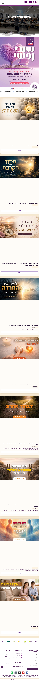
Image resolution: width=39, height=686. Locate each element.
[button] (3, 3)
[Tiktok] (16, 673)
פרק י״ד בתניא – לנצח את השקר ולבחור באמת (26, 566)
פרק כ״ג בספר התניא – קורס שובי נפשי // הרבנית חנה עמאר (23, 203)
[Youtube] (23, 673)
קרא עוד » (19, 150)
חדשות (9, 662)
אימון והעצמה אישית (6, 658)
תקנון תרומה (8, 663)
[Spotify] (12, 673)
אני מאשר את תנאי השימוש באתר (34, 666)
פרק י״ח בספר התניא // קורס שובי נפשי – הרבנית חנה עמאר (23, 385)
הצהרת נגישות (7, 653)
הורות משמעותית (34, 626)
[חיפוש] (2, 667)
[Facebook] (27, 673)
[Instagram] (19, 673)
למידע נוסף (6, 676)
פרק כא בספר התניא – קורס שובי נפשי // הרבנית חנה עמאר (23, 325)
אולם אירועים (7, 656)
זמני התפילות (7, 660)
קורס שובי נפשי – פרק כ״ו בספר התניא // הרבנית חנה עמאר (23, 145)
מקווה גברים (8, 654)
